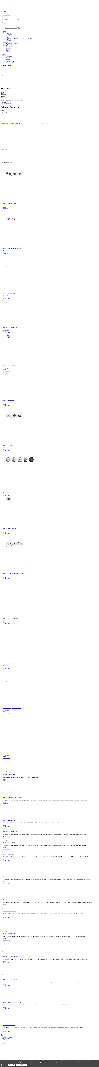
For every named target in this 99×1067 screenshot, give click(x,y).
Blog (4, 54)
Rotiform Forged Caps (8, 400)
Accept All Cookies (21, 1064)
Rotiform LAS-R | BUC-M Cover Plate (12, 708)
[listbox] (9, 162)
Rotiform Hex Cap (7, 445)
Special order (9, 34)
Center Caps (8, 46)
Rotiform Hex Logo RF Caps (9, 365)
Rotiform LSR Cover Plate (9, 753)
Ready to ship (9, 33)
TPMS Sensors (9, 51)
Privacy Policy (6, 1038)
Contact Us (8, 60)
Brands (4, 1043)
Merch (7, 50)
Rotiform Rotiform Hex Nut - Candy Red (12, 248)
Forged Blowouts (9, 37)
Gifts (7, 53)
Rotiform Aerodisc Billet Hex (9, 528)
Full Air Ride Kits (10, 44)
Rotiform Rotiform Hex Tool (9, 203)
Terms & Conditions (10, 61)
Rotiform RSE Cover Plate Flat (10, 618)
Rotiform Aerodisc (7, 490)
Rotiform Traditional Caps (9, 293)
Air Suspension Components (12, 43)
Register (9, 65)
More (4, 55)
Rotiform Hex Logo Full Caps (10, 327)
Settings (5, 1064)
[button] (34, 123)
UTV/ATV (8, 40)
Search (3, 19)
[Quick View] (6, 176)
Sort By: (3, 162)
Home (4, 31)
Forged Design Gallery (11, 35)
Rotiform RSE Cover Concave (10, 663)
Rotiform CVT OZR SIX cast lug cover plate (13, 573)
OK (1, 1034)
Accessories (5, 45)
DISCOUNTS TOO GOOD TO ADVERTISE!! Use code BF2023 (20, 38)
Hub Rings (8, 48)
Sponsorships (9, 56)
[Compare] (6, 178)
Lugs (7, 49)
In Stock (6, 149)
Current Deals (9, 57)
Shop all (7, 39)
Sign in (4, 65)
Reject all (11, 1064)
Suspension (5, 42)
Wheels (4, 32)
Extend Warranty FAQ (11, 62)
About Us (8, 59)
